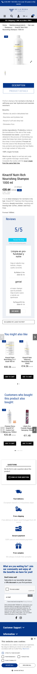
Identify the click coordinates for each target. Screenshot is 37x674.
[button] (2, 337)
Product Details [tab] (18, 91)
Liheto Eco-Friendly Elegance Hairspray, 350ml (27, 428)
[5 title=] (12, 365)
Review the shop (17, 240)
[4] (11, 187)
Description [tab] (18, 85)
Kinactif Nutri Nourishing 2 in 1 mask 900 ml (10, 359)
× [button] (34, 639)
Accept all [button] (9, 665)
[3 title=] (10, 365)
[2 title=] (8, 365)
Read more (26, 649)
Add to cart (10, 377)
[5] (13, 187)
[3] (8, 187)
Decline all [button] (27, 665)
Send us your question (20, 477)
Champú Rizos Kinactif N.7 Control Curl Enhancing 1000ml (9, 429)
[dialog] (18, 655)
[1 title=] (7, 365)
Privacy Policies (27, 601)
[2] (6, 187)
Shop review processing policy (17, 243)
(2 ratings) (18, 187)
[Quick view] (10, 354)
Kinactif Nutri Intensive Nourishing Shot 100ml (27, 360)
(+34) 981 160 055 (10, 2)
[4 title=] (11, 365)
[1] (3, 187)
